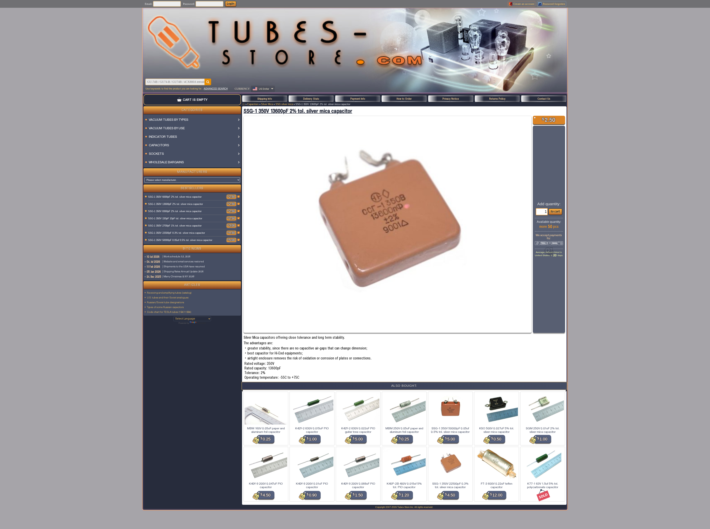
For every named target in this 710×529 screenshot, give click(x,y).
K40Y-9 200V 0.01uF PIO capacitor (312, 485)
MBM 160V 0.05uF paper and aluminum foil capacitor (266, 430)
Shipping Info (264, 98)
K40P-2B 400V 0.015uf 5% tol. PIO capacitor (404, 485)
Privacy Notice (450, 98)
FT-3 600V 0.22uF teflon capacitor (496, 485)
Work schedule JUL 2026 (177, 257)
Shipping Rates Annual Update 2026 (183, 272)
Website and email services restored (184, 262)
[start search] (207, 82)
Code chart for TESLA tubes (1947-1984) (169, 312)
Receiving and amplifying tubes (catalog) (169, 293)
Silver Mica (267, 104)
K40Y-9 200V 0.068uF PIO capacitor (358, 485)
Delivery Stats (311, 98)
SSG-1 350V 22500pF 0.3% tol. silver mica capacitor (176, 232)
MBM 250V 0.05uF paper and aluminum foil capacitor (404, 430)
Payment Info (357, 98)
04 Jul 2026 (153, 261)
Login (230, 3)
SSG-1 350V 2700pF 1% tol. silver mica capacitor (175, 225)
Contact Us (543, 98)
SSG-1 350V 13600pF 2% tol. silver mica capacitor (175, 204)
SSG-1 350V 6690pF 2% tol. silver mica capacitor (175, 196)
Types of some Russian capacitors (165, 307)
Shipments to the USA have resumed (184, 267)
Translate (201, 323)
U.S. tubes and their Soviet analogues (168, 298)
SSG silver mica (284, 104)
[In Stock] (146, 196)
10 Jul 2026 (153, 256)
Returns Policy (497, 98)
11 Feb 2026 (153, 266)
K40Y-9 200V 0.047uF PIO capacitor (266, 485)
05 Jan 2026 (154, 271)
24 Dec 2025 (154, 276)
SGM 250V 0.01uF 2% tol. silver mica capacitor (542, 430)
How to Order (404, 98)
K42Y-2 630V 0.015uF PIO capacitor (312, 430)
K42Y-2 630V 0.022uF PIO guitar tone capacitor (358, 430)
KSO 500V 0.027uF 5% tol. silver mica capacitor (496, 430)
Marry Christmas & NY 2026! (179, 277)
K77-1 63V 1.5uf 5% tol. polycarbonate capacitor (542, 485)
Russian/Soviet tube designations (165, 302)
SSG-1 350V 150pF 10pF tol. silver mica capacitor (175, 218)
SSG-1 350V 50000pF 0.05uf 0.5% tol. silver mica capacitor (180, 240)
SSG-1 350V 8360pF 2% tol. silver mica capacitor (175, 211)
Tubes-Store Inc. (405, 507)
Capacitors (253, 104)
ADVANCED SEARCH (216, 88)
